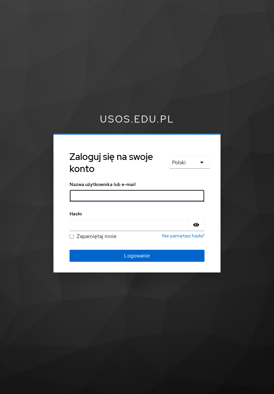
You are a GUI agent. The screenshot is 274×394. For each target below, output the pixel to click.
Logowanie (137, 255)
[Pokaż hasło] (196, 225)
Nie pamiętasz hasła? (183, 236)
